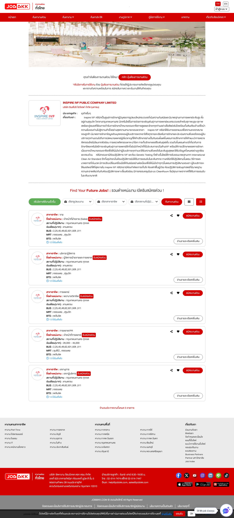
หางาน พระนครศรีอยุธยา (151, 451)
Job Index (190, 461)
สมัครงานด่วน (192, 216)
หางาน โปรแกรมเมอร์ (14, 434)
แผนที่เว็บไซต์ (190, 440)
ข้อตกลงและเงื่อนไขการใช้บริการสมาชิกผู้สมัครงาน (121, 506)
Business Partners (194, 454)
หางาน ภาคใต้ (146, 430)
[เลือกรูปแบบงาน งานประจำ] (78, 201)
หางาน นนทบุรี (146, 447)
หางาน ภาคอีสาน (147, 434)
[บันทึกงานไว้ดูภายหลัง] (178, 216)
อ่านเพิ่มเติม (167, 513)
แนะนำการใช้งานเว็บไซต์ (195, 444)
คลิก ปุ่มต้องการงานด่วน (134, 77)
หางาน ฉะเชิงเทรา (102, 447)
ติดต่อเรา (189, 433)
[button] (42, 44)
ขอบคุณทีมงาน (191, 447)
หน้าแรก (12, 17)
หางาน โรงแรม (11, 438)
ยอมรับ (179, 514)
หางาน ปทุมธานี (102, 451)
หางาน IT (9, 442)
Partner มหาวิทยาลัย (194, 458)
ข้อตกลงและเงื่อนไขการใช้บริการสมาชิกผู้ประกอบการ (67, 506)
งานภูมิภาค (124, 17)
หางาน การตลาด (57, 430)
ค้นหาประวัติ (96, 17)
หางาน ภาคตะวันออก (104, 438)
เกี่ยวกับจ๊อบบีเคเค (215, 17)
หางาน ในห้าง (55, 442)
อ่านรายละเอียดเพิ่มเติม (188, 241)
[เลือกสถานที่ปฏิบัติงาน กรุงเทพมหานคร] (144, 201)
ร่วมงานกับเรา (191, 430)
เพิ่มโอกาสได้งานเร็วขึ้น (44, 202)
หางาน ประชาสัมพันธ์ (59, 447)
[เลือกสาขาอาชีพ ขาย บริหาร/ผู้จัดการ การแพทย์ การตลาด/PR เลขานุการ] (111, 201)
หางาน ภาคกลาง (102, 430)
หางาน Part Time (12, 430)
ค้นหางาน (67, 17)
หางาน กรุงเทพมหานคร (105, 442)
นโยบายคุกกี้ (183, 506)
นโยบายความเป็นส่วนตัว (161, 506)
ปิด (191, 514)
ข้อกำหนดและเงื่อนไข (194, 437)
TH (218, 4)
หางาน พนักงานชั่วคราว (15, 447)
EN (225, 4)
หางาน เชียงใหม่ (146, 442)
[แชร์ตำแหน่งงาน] (171, 216)
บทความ (185, 17)
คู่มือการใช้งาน (156, 17)
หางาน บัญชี (55, 434)
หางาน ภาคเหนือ (102, 434)
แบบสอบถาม (190, 451)
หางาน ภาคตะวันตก (149, 438)
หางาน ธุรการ (56, 438)
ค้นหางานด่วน (39, 17)
